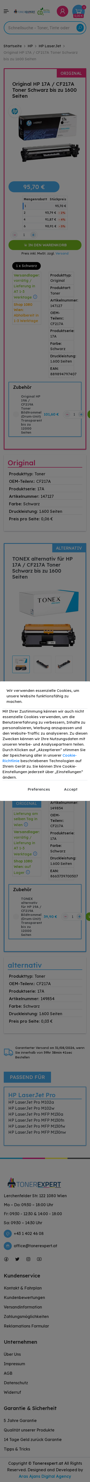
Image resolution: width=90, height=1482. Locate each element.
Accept (71, 789)
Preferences (39, 789)
